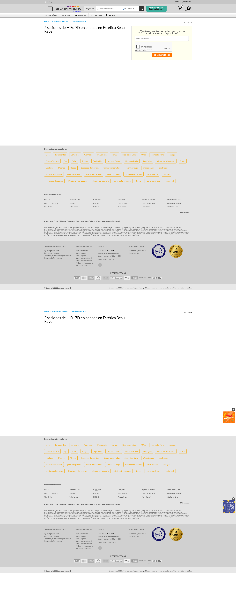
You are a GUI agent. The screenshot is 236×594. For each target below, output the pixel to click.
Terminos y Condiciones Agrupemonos (57, 256)
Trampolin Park (157, 155)
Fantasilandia (73, 207)
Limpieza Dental (113, 161)
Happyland (97, 200)
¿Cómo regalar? (81, 256)
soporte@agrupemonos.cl (107, 259)
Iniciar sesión (134, 253)
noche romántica (153, 181)
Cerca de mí (113, 15)
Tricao (182, 161)
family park (163, 168)
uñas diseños (148, 168)
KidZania (96, 207)
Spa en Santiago (131, 168)
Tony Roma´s (146, 207)
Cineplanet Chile (74, 200)
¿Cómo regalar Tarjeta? (84, 261)
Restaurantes (60, 155)
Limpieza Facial (131, 161)
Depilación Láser (129, 155)
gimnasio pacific (74, 174)
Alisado (73, 168)
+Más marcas (184, 213)
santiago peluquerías (54, 181)
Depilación (97, 161)
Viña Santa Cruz (172, 207)
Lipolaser (49, 168)
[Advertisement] (118, 128)
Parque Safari (122, 203)
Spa (65, 161)
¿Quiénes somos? (82, 251)
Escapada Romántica (90, 168)
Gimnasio (88, 155)
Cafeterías (75, 155)
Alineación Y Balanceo (165, 161)
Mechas (61, 168)
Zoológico (147, 161)
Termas (114, 155)
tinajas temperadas (111, 168)
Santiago (50, 2)
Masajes (172, 155)
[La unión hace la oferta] (68, 8)
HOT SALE (98, 15)
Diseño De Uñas (52, 161)
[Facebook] (100, 265)
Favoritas (82, 15)
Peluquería (102, 155)
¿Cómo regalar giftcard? (84, 258)
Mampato (121, 200)
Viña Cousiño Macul (174, 203)
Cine (48, 155)
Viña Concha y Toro (173, 200)
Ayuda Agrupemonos (51, 251)
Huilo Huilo (97, 203)
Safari (74, 161)
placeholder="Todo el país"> (132, 8)
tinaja (138, 181)
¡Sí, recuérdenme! (162, 55)
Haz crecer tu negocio (83, 265)
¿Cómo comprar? (81, 253)
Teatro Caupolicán (148, 203)
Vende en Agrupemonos (137, 251)
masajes (166, 174)
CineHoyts (48, 207)
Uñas (143, 155)
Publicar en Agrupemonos (85, 263)
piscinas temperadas (122, 181)
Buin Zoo (47, 200)
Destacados (65, 15)
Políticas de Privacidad (52, 253)
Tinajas (85, 161)
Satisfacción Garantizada (53, 258)
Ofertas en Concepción (78, 181)
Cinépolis (72, 203)
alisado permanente (54, 174)
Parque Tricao (122, 207)
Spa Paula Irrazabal (149, 200)
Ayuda (177, 2)
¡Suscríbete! (186, 2)
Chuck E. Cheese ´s (51, 203)
